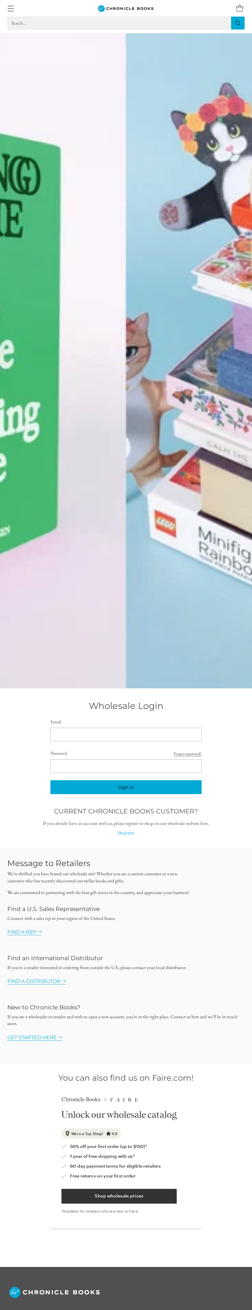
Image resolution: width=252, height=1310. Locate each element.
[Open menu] (10, 8)
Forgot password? (188, 753)
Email (55, 722)
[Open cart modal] (239, 8)
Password (58, 753)
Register (126, 832)
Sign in (126, 787)
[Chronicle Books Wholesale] (126, 8)
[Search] (238, 23)
